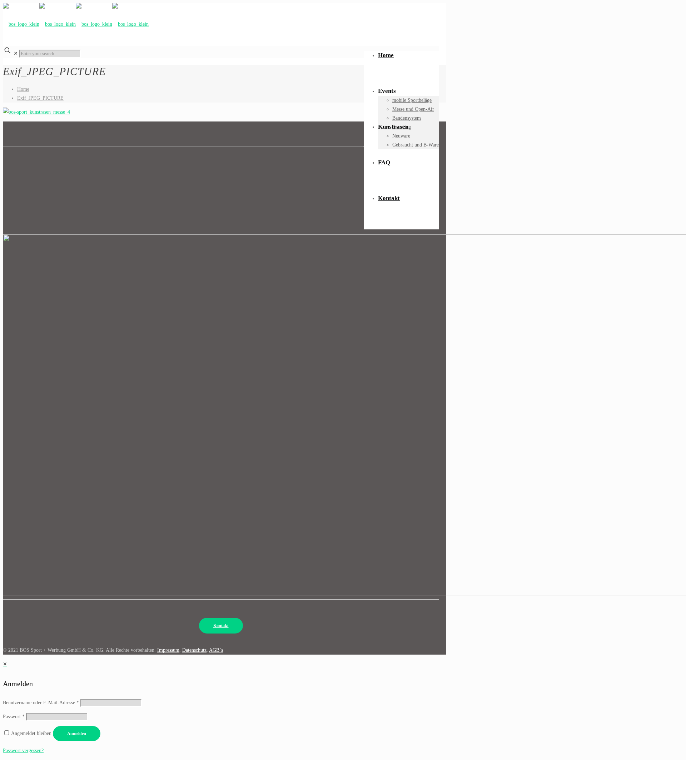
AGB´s (216, 650)
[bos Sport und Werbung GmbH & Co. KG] (76, 22)
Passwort (14, 716)
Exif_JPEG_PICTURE (40, 98)
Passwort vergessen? (23, 750)
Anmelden (76, 733)
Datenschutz (194, 650)
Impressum (168, 650)
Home (23, 89)
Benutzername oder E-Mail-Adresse (41, 702)
